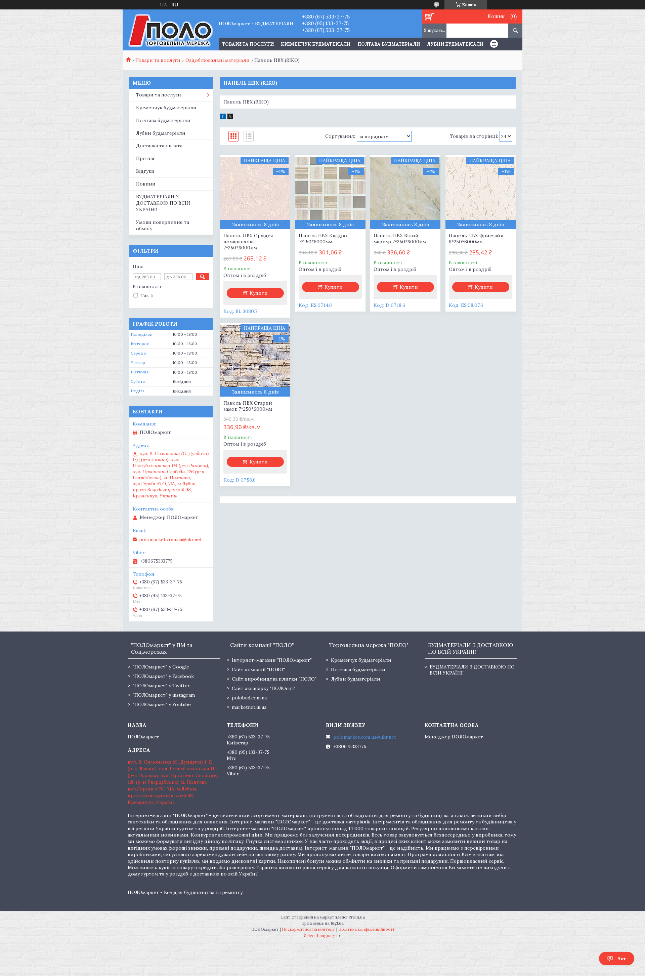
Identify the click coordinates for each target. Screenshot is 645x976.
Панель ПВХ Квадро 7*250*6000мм (323, 239)
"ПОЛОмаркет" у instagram (164, 695)
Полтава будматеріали (388, 44)
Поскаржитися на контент (308, 929)
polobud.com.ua (249, 698)
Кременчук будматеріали (315, 44)
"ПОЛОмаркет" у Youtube (162, 704)
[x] (230, 117)
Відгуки (145, 171)
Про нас (145, 158)
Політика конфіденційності (366, 929)
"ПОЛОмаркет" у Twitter (161, 686)
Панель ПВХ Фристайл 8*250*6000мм (476, 239)
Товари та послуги (157, 60)
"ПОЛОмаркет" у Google (161, 667)
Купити (259, 293)
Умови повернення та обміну (162, 225)
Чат (621, 958)
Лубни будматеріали (455, 44)
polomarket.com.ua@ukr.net (170, 539)
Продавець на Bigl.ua (322, 923)
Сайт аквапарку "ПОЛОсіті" (263, 688)
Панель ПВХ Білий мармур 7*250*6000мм (400, 239)
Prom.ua (356, 917)
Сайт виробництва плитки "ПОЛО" (274, 679)
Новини (146, 184)
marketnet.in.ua (249, 707)
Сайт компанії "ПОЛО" (258, 669)
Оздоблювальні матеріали (217, 60)
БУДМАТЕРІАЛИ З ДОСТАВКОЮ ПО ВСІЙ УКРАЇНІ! (163, 203)
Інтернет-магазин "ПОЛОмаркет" (272, 660)
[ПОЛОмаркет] (170, 30)
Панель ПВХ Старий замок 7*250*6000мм (247, 406)
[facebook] (223, 117)
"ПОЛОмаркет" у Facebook (163, 676)
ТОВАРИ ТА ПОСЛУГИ (248, 44)
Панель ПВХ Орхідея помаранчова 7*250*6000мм (248, 242)
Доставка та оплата (159, 146)
